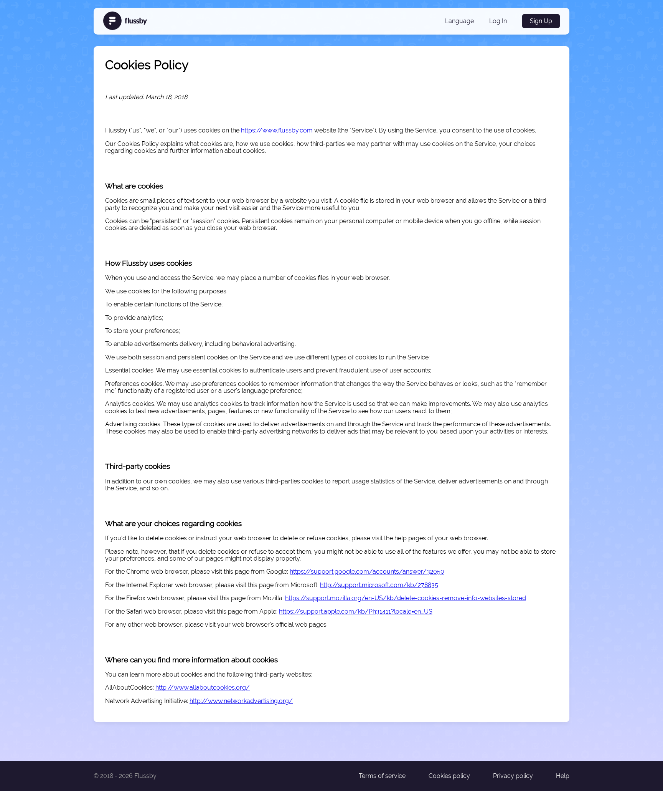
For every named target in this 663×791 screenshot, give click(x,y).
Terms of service (382, 775)
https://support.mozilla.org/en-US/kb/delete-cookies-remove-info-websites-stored (405, 598)
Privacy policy (513, 775)
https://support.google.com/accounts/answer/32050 (367, 571)
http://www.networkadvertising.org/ (241, 701)
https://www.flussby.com (277, 130)
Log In (498, 21)
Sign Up (541, 21)
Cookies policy (449, 775)
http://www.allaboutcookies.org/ (202, 687)
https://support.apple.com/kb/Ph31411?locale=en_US (355, 611)
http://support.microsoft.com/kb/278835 (379, 585)
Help (562, 775)
